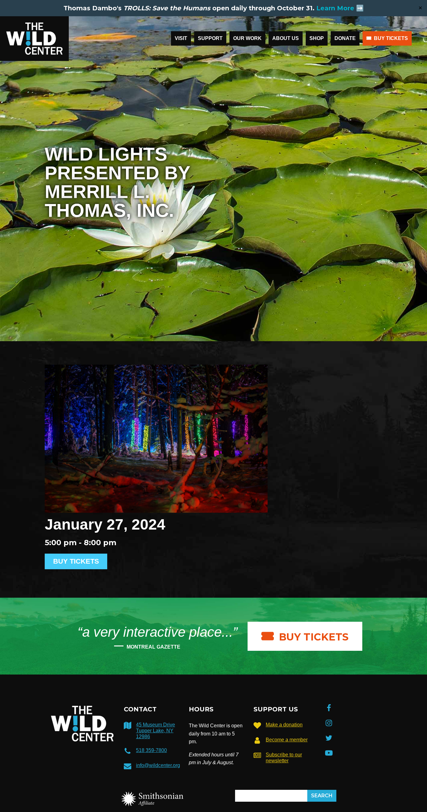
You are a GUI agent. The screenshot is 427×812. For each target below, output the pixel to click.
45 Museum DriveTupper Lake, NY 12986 (155, 730)
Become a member (287, 739)
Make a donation (284, 724)
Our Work (247, 38)
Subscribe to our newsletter (284, 757)
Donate (345, 38)
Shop (316, 38)
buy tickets (314, 637)
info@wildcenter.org (158, 765)
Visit (181, 38)
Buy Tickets (391, 38)
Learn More (335, 8)
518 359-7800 (151, 750)
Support (210, 38)
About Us (285, 38)
